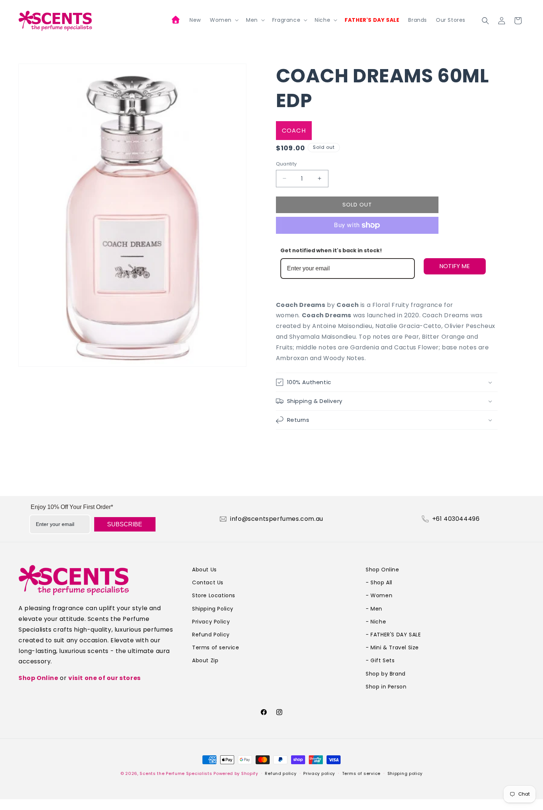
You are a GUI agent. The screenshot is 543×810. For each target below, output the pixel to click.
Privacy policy (319, 773)
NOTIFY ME (454, 266)
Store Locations (213, 595)
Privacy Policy (211, 621)
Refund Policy (211, 634)
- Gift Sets (380, 660)
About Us (204, 569)
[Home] (176, 20)
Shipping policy (405, 773)
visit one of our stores (104, 678)
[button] (223, 20)
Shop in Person (386, 686)
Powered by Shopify (236, 773)
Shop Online (38, 678)
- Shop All (379, 582)
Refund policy (280, 773)
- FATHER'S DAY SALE (393, 634)
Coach (294, 130)
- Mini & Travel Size (392, 647)
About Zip (205, 660)
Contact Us (207, 582)
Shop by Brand (386, 673)
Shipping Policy (212, 608)
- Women (379, 595)
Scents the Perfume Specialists (176, 773)
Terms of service (215, 647)
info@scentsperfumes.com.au (276, 519)
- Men (374, 608)
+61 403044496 (456, 519)
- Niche (376, 621)
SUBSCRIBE (124, 524)
